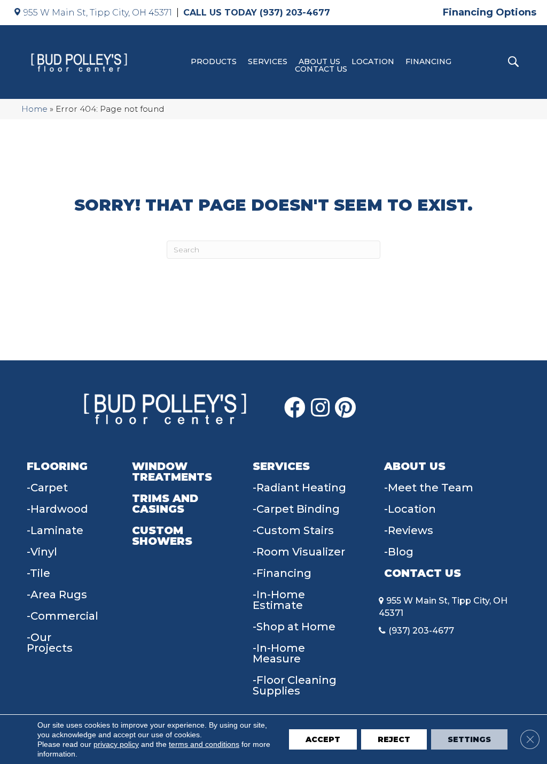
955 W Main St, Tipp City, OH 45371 (98, 12)
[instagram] (320, 408)
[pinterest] (345, 408)
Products (214, 61)
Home (34, 109)
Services (267, 61)
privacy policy (116, 744)
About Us (319, 61)
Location (372, 61)
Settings (469, 739)
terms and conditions (204, 744)
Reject (394, 739)
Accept (323, 739)
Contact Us (321, 69)
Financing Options (489, 12)
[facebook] (295, 408)
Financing (428, 61)
